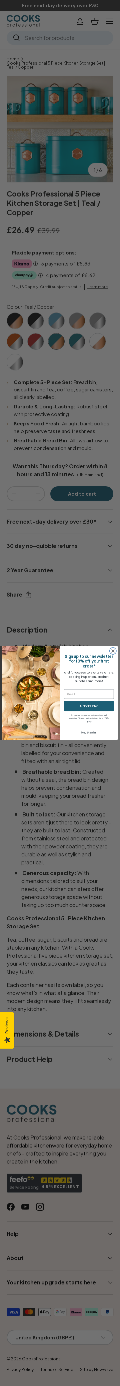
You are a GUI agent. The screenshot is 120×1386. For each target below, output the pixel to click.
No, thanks (89, 732)
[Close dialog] (113, 651)
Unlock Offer (89, 706)
